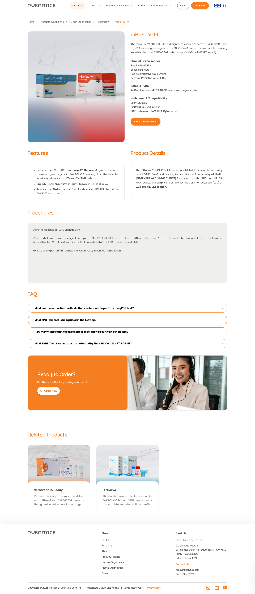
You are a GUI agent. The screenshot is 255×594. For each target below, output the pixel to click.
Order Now (50, 390)
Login (183, 5)
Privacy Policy (153, 587)
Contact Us (200, 5)
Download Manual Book (145, 121)
